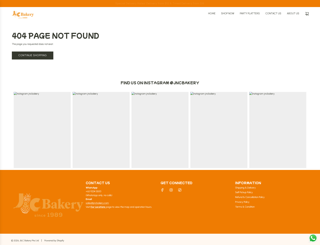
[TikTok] (180, 190)
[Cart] (307, 14)
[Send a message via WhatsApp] (313, 238)
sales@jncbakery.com (97, 203)
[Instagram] (171, 190)
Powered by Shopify (54, 240)
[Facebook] (162, 190)
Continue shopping (32, 55)
